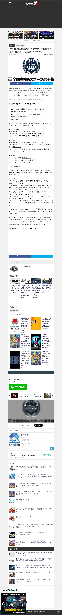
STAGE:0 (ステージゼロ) (22, 499)
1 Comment (24, 555)
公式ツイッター (24, 219)
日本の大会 (12, 45)
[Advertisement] (31, 17)
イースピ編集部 (49, 54)
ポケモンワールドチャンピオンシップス (26, 516)
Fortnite (23, 45)
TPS (19, 45)
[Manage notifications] (58, 611)
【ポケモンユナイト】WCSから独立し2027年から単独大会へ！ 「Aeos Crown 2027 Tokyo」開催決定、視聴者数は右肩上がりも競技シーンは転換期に (34, 476)
